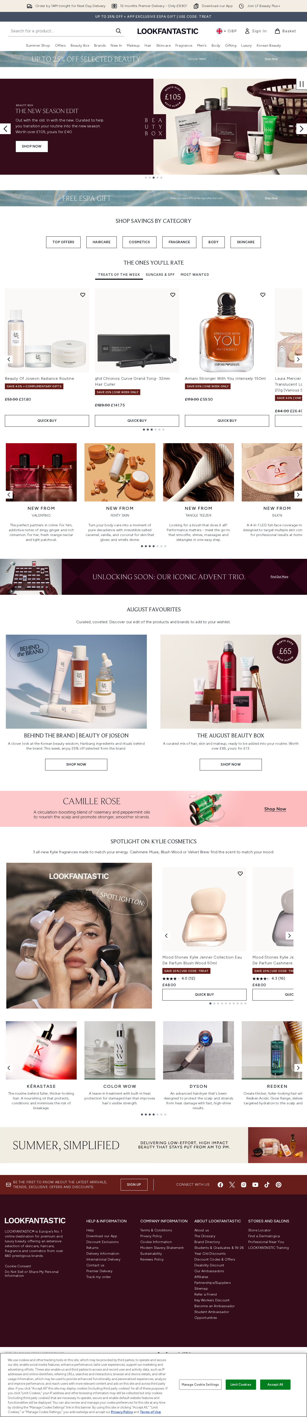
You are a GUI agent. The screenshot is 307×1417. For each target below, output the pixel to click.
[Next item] (298, 359)
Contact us (95, 1265)
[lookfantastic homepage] (168, 31)
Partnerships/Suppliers (212, 1283)
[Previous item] (9, 359)
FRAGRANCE (179, 242)
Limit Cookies (241, 1384)
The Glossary (204, 1236)
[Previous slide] (5, 128)
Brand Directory (207, 1242)
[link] (255, 31)
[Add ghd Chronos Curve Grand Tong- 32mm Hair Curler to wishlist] (173, 295)
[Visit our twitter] (232, 1185)
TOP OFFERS (63, 242)
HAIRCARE (101, 242)
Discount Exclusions (102, 1242)
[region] (153, 1385)
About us (201, 1230)
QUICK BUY (47, 421)
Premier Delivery (99, 1271)
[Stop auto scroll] (301, 84)
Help (90, 1230)
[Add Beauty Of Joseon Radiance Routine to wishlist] (83, 295)
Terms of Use (150, 1412)
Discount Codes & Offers (214, 1259)
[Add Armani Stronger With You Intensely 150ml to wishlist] (263, 295)
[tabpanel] (153, 359)
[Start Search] (118, 31)
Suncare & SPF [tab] (160, 275)
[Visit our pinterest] (278, 1185)
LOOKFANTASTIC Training (268, 1248)
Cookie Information (156, 1242)
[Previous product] (166, 936)
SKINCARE (246, 242)
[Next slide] (301, 128)
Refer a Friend (205, 1294)
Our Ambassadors (209, 1271)
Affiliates (201, 1277)
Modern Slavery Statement (162, 1248)
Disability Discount (209, 1265)
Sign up (134, 1185)
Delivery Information (102, 1254)
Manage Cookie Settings (200, 1384)
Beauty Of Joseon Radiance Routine (39, 378)
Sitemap (201, 1289)
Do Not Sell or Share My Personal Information (31, 1274)
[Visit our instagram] (243, 1185)
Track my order (98, 1277)
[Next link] (298, 495)
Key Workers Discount (212, 1300)
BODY (213, 242)
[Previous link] (9, 495)
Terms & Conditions (156, 1230)
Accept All (275, 1384)
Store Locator (259, 1230)
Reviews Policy (152, 1259)
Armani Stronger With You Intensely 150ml (225, 378)
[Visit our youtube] (255, 1185)
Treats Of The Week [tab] (119, 275)
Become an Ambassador (214, 1306)
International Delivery (103, 1259)
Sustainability (151, 1254)
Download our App (101, 1236)
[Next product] (289, 936)
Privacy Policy (151, 1236)
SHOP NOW (32, 146)
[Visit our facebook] (220, 1185)
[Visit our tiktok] (267, 1185)
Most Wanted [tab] (195, 275)
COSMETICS (139, 242)
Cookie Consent (18, 1266)
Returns (92, 1248)
